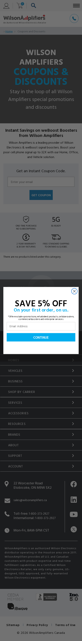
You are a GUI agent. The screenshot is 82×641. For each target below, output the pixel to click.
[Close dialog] (74, 291)
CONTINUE (41, 337)
